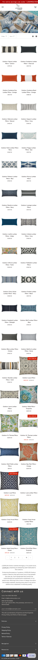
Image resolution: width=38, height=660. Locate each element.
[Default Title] (9, 49)
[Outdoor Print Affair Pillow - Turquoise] (28, 536)
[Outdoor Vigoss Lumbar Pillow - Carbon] (9, 49)
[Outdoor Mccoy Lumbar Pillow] (28, 164)
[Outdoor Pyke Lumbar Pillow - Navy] (9, 135)
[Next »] (30, 558)
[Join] (33, 608)
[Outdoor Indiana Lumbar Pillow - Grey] (28, 222)
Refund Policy (6, 633)
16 (26, 557)
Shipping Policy (6, 630)
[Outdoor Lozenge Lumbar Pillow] (28, 193)
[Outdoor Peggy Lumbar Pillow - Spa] (28, 135)
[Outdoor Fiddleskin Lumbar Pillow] (28, 250)
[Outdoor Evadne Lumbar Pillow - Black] (28, 279)
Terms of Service (18, 615)
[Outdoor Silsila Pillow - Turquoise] (28, 394)
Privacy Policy (6, 615)
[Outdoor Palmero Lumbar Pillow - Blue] (9, 164)
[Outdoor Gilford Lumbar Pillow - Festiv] (9, 250)
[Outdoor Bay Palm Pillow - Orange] (28, 452)
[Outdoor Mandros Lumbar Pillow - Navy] (9, 193)
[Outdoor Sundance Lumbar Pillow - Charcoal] (28, 49)
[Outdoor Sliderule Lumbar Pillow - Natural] (9, 107)
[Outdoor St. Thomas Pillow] (9, 423)
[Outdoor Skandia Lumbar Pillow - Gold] (9, 365)
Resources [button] (5, 649)
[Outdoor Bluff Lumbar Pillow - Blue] (28, 308)
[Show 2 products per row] (36, 36)
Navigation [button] (5, 643)
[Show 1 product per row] (33, 36)
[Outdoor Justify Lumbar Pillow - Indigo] (9, 222)
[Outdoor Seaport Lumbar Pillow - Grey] (28, 107)
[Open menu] (5, 7)
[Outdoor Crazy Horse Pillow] (9, 507)
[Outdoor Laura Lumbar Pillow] (9, 394)
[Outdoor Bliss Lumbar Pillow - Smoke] (9, 337)
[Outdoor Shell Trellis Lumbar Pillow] (9, 452)
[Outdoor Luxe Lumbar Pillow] (28, 480)
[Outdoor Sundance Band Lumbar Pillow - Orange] (28, 78)
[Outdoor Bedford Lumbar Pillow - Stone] (28, 337)
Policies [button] (4, 621)
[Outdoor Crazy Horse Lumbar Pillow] (28, 507)
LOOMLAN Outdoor (9, 658)
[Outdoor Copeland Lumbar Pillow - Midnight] (9, 308)
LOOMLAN (5, 567)
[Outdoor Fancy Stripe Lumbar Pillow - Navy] (9, 279)
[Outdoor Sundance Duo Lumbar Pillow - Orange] (9, 78)
